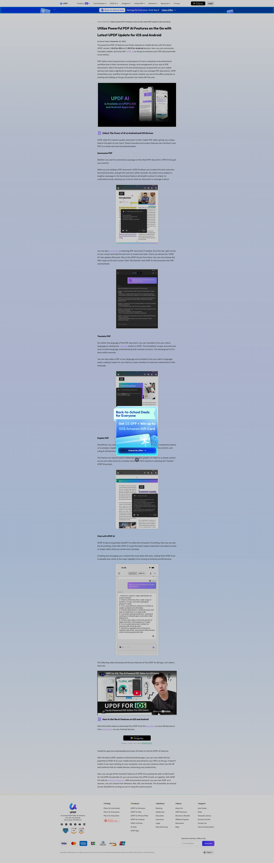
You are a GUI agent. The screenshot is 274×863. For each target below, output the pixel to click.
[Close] (137, 460)
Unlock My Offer (135, 450)
